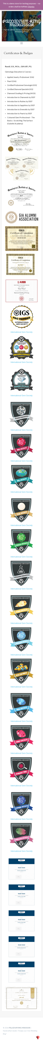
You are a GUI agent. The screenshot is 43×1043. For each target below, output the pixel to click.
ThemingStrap (38, 1038)
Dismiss (31, 6)
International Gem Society (21, 332)
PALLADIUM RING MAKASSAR (21, 23)
